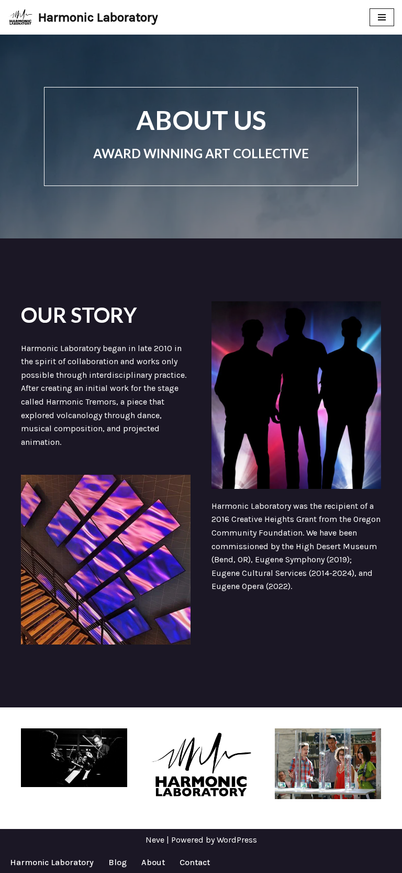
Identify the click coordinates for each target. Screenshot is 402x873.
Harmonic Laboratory (52, 862)
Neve (155, 840)
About (153, 862)
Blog (117, 862)
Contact (195, 862)
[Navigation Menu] (382, 17)
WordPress (237, 840)
